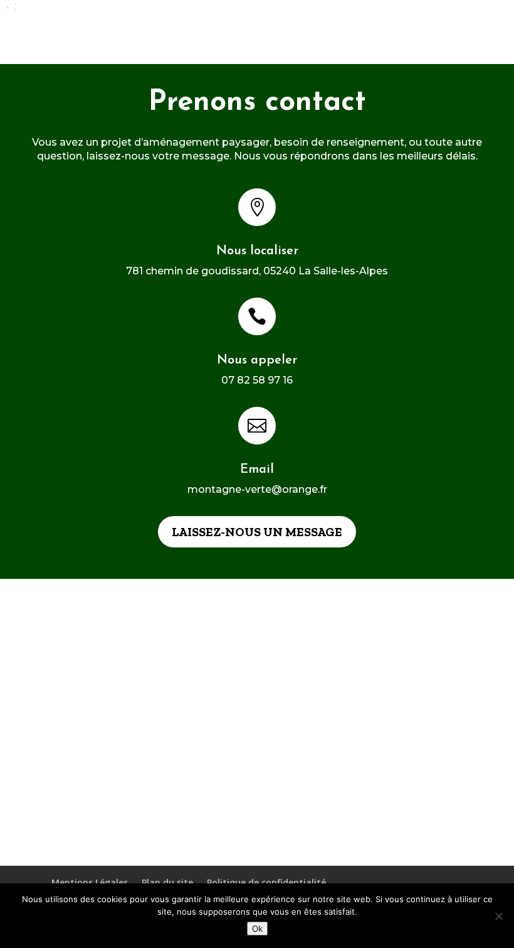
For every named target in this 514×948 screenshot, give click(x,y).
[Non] (498, 916)
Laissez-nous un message (257, 531)
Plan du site (167, 882)
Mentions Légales (89, 882)
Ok (257, 929)
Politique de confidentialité (266, 882)
